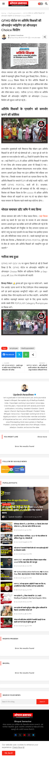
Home (3, 13)
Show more (42, 437)
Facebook (10, 355)
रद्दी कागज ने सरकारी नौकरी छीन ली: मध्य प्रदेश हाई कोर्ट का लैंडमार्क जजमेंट (31, 549)
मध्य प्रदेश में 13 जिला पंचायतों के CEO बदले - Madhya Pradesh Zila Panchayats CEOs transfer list (30, 598)
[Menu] (3, 3)
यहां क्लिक (44, 216)
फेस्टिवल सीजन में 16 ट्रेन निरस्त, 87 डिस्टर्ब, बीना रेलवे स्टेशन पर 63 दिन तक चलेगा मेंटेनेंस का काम (31, 525)
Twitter (19, 355)
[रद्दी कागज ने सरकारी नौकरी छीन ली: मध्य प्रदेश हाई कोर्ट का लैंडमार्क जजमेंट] (6, 551)
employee (14, 348)
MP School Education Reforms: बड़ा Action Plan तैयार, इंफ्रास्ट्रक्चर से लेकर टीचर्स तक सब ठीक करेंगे (31, 574)
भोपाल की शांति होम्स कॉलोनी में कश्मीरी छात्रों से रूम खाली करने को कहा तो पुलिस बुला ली (29, 621)
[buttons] (15, 735)
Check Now (17, 747)
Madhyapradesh (14, 13)
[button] (40, 3)
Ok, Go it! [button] (9, 753)
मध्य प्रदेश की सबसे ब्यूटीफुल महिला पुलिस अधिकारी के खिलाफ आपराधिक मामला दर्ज (30, 609)
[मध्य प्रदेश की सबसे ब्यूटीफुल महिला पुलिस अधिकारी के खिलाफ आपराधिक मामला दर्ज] (6, 611)
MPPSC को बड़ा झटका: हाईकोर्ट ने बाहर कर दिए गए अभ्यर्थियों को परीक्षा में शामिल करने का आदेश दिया (29, 585)
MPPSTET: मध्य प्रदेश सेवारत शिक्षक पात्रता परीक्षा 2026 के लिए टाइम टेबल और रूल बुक (30, 561)
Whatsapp (26, 355)
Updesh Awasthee (23, 394)
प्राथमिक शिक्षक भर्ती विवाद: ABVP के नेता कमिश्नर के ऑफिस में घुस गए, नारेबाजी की (30, 537)
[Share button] (33, 355)
